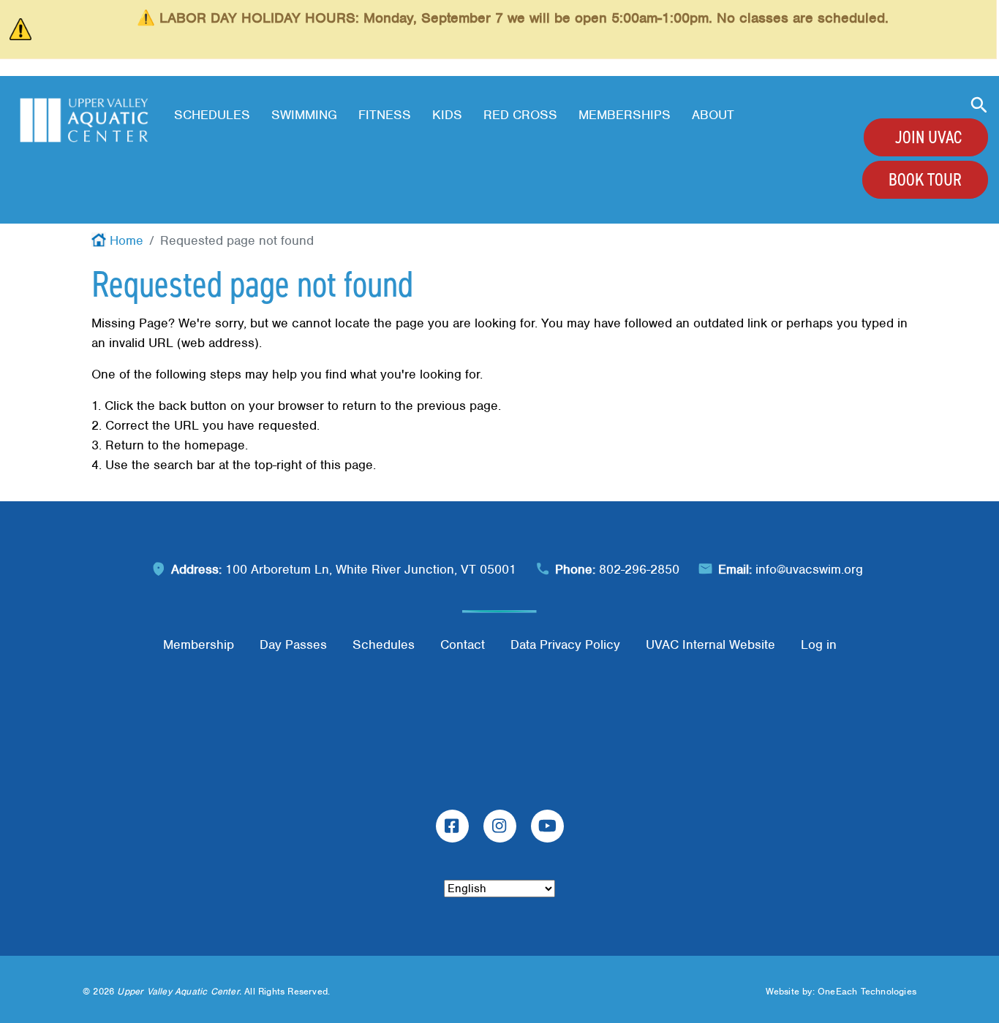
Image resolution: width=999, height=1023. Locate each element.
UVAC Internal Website (710, 644)
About (713, 115)
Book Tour (925, 179)
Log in (819, 644)
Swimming (304, 115)
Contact (462, 644)
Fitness (384, 115)
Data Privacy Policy (565, 644)
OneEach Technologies (867, 991)
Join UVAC (928, 137)
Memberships (624, 115)
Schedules (212, 115)
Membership (198, 644)
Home (126, 240)
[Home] (84, 120)
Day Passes (293, 644)
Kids (447, 115)
